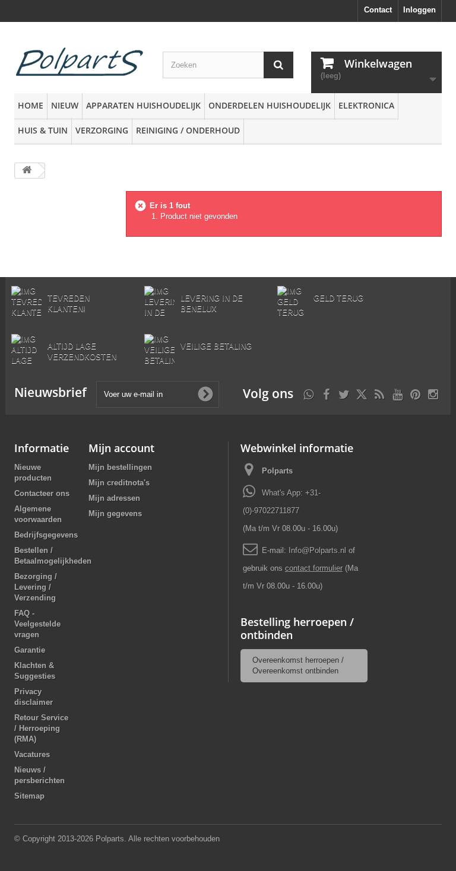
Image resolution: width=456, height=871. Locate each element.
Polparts (277, 470)
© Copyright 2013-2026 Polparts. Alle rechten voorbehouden (117, 838)
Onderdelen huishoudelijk (269, 105)
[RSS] (379, 393)
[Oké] (205, 394)
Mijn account (121, 448)
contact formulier (314, 568)
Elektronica (366, 105)
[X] (362, 393)
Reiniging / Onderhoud (188, 130)
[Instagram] (433, 393)
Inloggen (419, 9)
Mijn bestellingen (120, 467)
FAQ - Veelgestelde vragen (37, 624)
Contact (378, 9)
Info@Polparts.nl (319, 550)
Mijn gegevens (115, 513)
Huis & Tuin (43, 130)
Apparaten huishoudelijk (143, 105)
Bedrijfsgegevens (46, 534)
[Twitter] (344, 393)
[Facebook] (326, 393)
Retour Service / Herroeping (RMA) (41, 728)
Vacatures (32, 754)
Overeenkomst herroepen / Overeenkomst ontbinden (298, 665)
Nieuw (64, 105)
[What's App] (308, 393)
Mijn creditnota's (119, 482)
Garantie (29, 650)
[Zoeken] (278, 65)
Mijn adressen (114, 498)
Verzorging (101, 130)
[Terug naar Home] (26, 170)
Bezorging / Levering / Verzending (35, 587)
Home (30, 105)
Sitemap (29, 795)
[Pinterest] (415, 393)
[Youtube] (397, 393)
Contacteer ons (41, 493)
